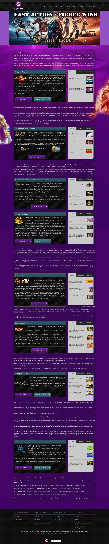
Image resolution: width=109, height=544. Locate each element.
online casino (25, 63)
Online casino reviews (19, 112)
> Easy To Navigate (75, 196)
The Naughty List (79, 528)
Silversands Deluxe (72, 136)
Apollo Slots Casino (38, 516)
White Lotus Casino (38, 525)
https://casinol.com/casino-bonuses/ (82, 478)
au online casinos (29, 498)
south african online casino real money (34, 267)
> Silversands (81, 228)
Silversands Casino (72, 144)
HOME (44, 6)
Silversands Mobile (59, 516)
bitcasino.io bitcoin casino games (47, 107)
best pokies (18, 422)
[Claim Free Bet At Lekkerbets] (54, 28)
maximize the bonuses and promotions (55, 426)
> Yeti (73, 456)
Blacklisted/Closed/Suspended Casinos (47, 533)
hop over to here (25, 407)
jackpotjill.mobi (54, 491)
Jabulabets (71, 283)
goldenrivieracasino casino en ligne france (38, 316)
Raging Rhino (78, 522)
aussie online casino (87, 433)
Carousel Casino (17, 516)
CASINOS (82, 6)
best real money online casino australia (32, 431)
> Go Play (79, 204)
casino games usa (70, 121)
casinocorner (24, 360)
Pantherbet (79, 186)
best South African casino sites (44, 63)
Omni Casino (37, 519)
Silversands (71, 152)
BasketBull (78, 516)
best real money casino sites (27, 425)
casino (91, 316)
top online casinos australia (33, 485)
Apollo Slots (16, 522)
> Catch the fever (81, 387)
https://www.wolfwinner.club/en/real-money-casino (44, 171)
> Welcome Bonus (80, 78)
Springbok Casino (42, 379)
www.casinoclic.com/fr (19, 494)
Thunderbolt (57, 519)
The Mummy (78, 525)
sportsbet (46, 257)
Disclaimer (61, 533)
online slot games (46, 65)
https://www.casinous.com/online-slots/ (60, 164)
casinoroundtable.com (48, 368)
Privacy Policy (67, 533)
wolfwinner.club (40, 488)
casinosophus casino (50, 481)
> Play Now (77, 237)
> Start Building (77, 396)
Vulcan (76, 519)
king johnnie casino (33, 422)
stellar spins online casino (45, 417)
